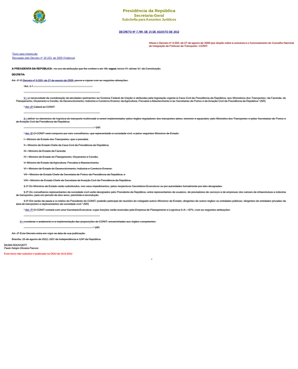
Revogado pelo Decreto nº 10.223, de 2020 (37, 57)
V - (26, 98)
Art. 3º (29, 133)
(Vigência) (69, 57)
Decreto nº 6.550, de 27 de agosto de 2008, (49, 80)
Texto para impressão (25, 53)
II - (26, 118)
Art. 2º (29, 106)
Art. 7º (29, 209)
